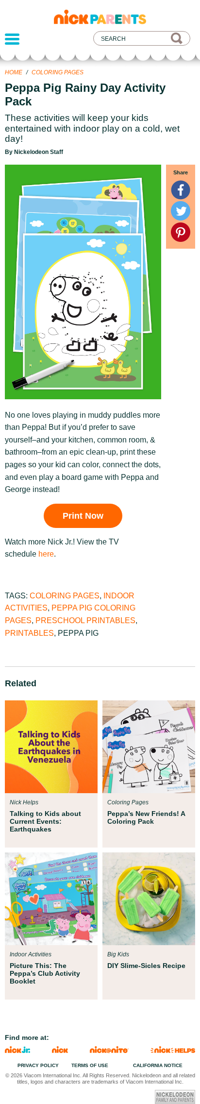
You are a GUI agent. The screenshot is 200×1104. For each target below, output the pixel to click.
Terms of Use (89, 1065)
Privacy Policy (38, 1065)
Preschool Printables (85, 620)
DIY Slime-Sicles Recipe (146, 965)
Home (13, 72)
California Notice (158, 1065)
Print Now (83, 516)
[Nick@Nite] (109, 1050)
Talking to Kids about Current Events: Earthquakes (45, 821)
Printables (29, 633)
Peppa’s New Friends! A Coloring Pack (146, 817)
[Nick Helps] (172, 1050)
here (46, 554)
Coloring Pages (57, 72)
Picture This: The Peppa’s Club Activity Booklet (45, 973)
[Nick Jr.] (17, 1050)
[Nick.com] (60, 1050)
